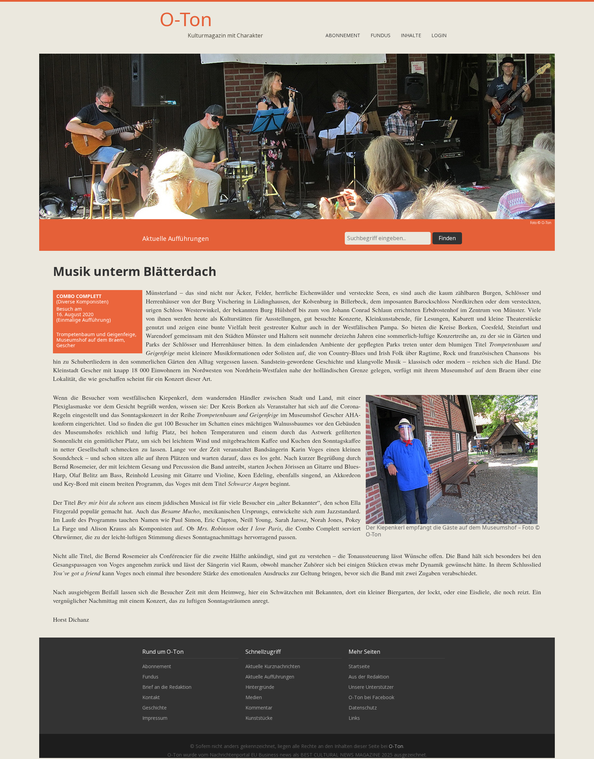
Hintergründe (259, 687)
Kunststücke (259, 718)
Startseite (359, 666)
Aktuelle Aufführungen (269, 676)
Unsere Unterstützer (371, 687)
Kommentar (258, 707)
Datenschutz (363, 707)
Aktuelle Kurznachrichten (272, 666)
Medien (253, 697)
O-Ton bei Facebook (371, 697)
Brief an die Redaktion (166, 687)
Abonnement (343, 35)
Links (354, 718)
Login (439, 35)
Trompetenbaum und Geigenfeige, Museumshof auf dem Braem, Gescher (96, 340)
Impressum (154, 718)
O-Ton (186, 19)
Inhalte (411, 35)
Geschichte (154, 707)
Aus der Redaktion (369, 676)
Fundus (380, 35)
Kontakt (151, 697)
